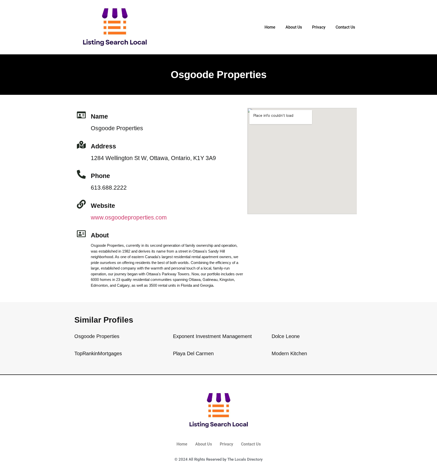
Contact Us (345, 27)
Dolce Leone (286, 336)
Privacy (318, 27)
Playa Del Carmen (193, 353)
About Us (294, 27)
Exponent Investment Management (212, 336)
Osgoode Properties (96, 336)
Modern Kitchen (289, 353)
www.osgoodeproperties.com (129, 217)
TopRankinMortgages (98, 353)
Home (270, 27)
